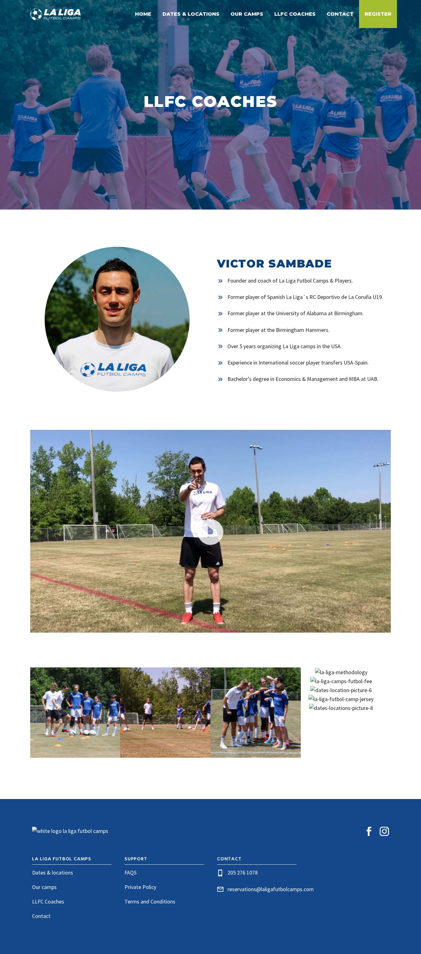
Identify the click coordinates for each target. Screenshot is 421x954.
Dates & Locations (190, 14)
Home (143, 14)
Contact (340, 14)
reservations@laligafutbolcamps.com (270, 889)
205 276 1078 (242, 872)
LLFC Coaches (295, 14)
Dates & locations (52, 872)
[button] (210, 531)
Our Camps (247, 14)
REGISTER (378, 14)
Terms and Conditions (150, 901)
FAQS (131, 872)
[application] (210, 531)
